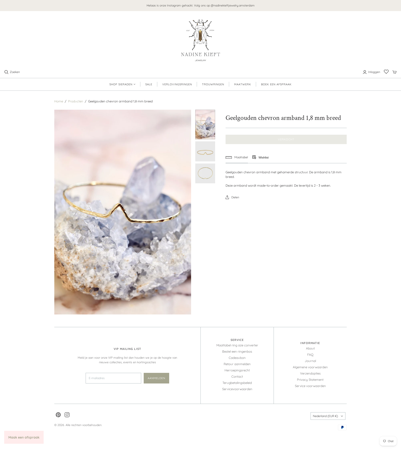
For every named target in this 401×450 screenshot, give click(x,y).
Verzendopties (310, 373)
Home (58, 101)
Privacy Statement (310, 380)
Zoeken (15, 72)
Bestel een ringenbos (237, 351)
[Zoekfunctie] (6, 72)
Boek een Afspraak (276, 84)
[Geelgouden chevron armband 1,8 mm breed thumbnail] (205, 125)
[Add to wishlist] (254, 157)
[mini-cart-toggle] (394, 72)
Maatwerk (242, 84)
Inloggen (374, 72)
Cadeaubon (237, 358)
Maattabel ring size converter (237, 345)
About (310, 348)
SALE (148, 84)
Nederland (325, 416)
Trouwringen (213, 84)
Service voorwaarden (310, 386)
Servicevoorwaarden (237, 389)
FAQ (310, 355)
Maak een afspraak (23, 437)
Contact (237, 376)
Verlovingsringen (177, 84)
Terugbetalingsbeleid (237, 383)
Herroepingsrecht (237, 370)
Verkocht (286, 139)
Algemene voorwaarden (310, 367)
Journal (310, 361)
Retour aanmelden (237, 364)
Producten (75, 101)
